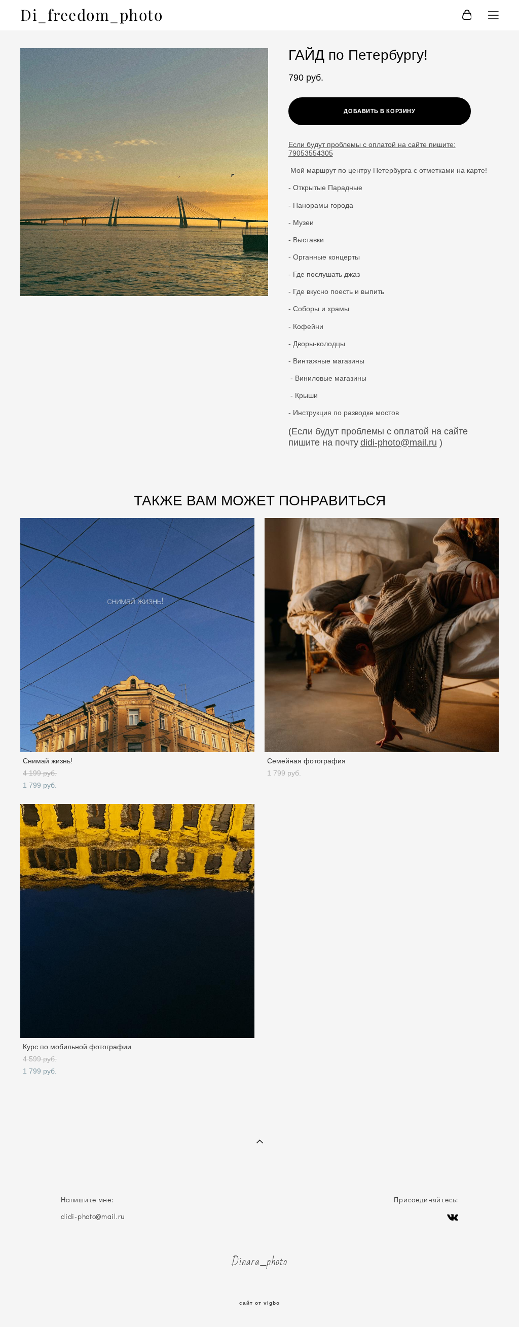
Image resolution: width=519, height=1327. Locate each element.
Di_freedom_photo (91, 15)
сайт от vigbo (259, 1303)
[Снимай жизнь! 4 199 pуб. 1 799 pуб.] (137, 635)
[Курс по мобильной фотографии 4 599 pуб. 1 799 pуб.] (137, 921)
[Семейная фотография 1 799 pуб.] (382, 635)
